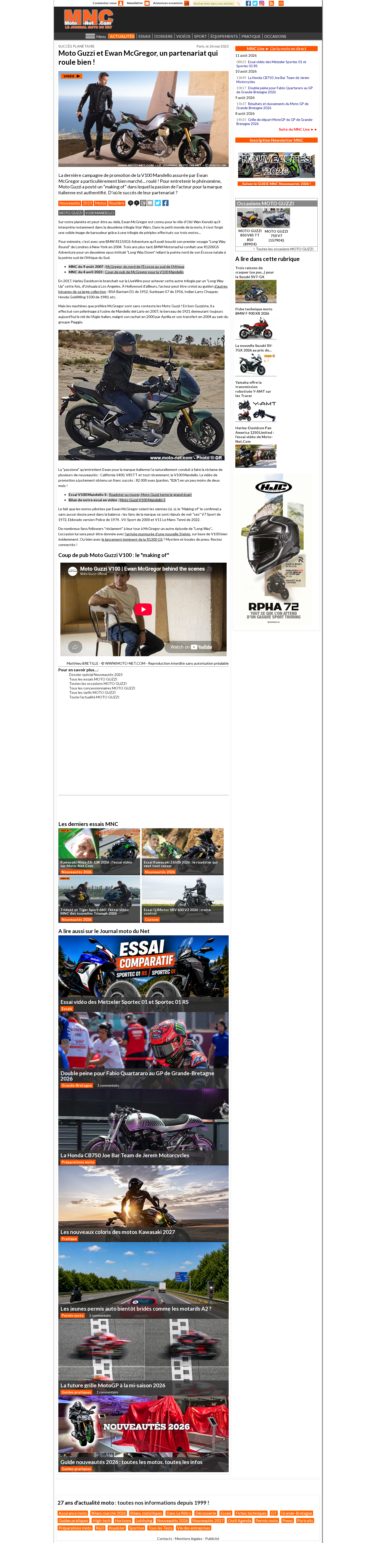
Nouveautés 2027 (208, 1520)
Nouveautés (69, 203)
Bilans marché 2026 (108, 1513)
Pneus (287, 1520)
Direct (281, 3)
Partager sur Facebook (165, 203)
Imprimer (143, 203)
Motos (100, 203)
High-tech (101, 1520)
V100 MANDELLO (99, 213)
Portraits (305, 1520)
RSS (271, 3)
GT (274, 1513)
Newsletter (135, 3)
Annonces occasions (168, 3)
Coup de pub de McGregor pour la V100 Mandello (144, 272)
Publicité (212, 1538)
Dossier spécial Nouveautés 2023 (96, 674)
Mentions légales (188, 1538)
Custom (152, 919)
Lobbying (144, 1520)
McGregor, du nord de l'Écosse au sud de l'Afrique (145, 266)
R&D (100, 1527)
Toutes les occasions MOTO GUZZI (98, 683)
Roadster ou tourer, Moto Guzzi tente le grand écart (150, 494)
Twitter (255, 3)
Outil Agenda (239, 1520)
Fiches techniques (251, 1513)
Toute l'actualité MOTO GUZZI (94, 697)
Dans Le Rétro (179, 1513)
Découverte (205, 1513)
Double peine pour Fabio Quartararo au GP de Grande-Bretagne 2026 (274, 90)
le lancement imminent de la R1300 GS (132, 539)
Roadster (117, 1527)
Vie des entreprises (193, 1527)
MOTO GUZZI (71, 213)
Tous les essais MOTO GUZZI (93, 679)
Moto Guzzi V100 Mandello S (142, 500)
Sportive (136, 1527)
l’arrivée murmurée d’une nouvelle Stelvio (157, 534)
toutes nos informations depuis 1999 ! (163, 1502)
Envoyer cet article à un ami (150, 203)
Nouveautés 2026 (76, 872)
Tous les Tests (160, 1527)
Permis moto (73, 1315)
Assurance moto (73, 1513)
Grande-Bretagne (77, 1085)
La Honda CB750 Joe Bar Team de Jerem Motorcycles (272, 80)
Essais (67, 1008)
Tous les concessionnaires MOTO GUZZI (102, 688)
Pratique (69, 1238)
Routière (116, 203)
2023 (87, 203)
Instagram (261, 3)
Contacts (164, 1538)
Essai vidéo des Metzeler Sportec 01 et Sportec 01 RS (271, 64)
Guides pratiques (76, 1392)
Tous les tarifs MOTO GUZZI (92, 692)
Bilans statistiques (146, 1513)
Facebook (248, 3)
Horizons (123, 1520)
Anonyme (120, 3)
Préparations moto (78, 1162)
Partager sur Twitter (158, 203)
